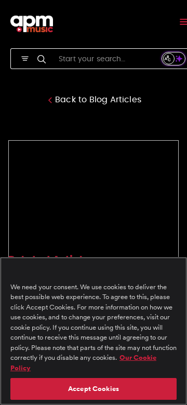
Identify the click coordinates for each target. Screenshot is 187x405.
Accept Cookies (93, 389)
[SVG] (25, 57)
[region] (93, 331)
